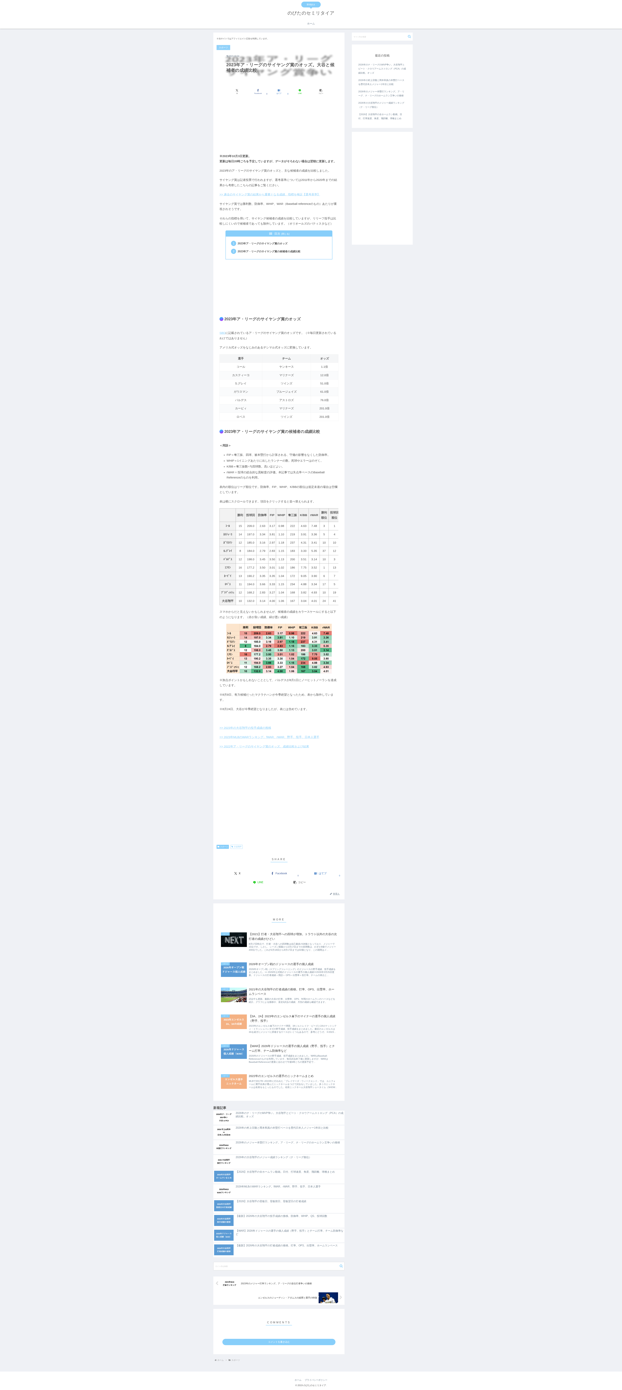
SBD (222, 333)
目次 (277, 233)
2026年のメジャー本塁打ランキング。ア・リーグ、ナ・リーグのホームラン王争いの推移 (381, 93)
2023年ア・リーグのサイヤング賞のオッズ (263, 243)
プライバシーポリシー (316, 1380)
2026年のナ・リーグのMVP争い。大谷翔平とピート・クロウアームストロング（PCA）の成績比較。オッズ (382, 68)
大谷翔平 (238, 847)
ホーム (298, 1380)
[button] (321, 91)
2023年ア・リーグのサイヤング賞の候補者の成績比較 (269, 251)
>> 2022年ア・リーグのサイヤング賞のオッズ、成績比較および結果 (264, 746)
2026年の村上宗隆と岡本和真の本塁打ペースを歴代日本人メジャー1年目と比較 (381, 82)
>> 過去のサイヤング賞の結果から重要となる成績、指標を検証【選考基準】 (269, 194)
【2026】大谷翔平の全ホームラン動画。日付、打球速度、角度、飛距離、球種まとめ (380, 116)
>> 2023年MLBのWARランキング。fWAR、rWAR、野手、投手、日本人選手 (269, 737)
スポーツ (224, 847)
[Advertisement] (279, 124)
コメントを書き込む (279, 1341)
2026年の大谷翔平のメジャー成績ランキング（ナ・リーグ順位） (381, 105)
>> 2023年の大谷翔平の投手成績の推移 (245, 727)
